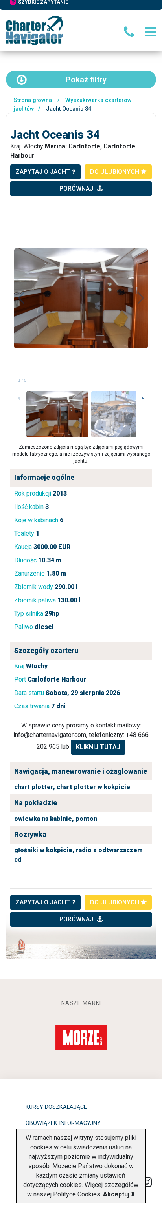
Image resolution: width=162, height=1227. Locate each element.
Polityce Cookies (76, 1194)
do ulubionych (115, 171)
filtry (86, 79)
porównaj (77, 188)
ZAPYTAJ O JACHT (42, 902)
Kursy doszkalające (56, 1107)
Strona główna (33, 100)
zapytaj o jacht (42, 171)
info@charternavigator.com (49, 734)
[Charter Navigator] (34, 30)
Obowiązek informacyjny (63, 1123)
